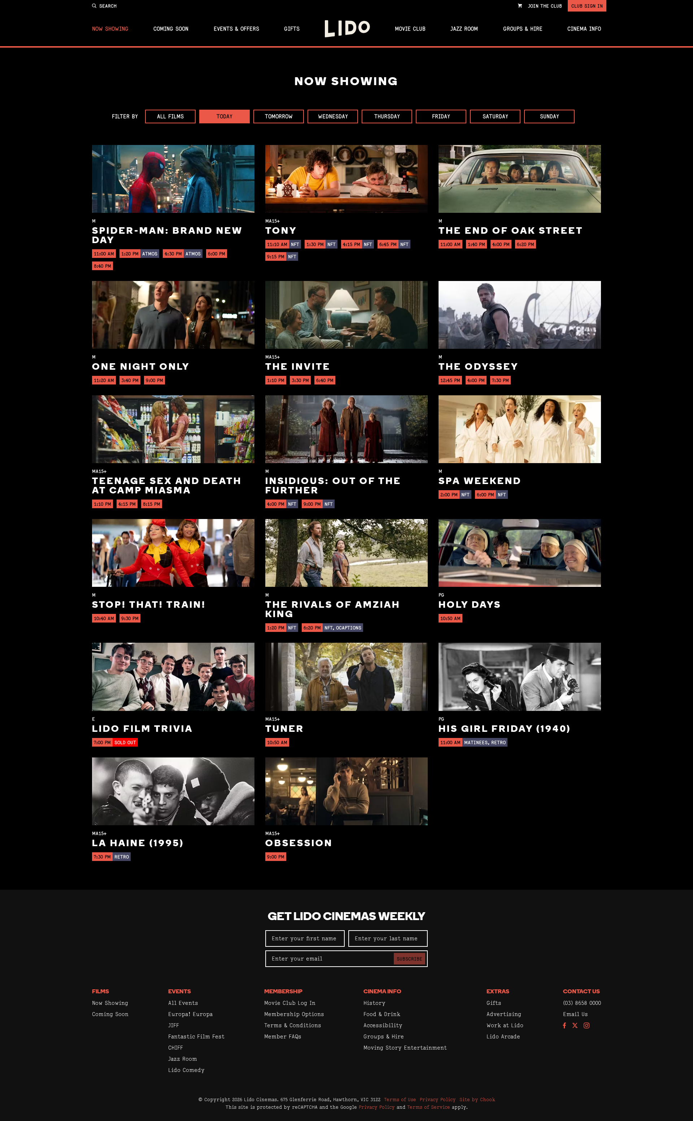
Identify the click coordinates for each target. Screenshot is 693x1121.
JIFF (173, 1025)
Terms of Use (400, 1099)
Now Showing (110, 29)
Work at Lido (505, 1025)
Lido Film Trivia (142, 729)
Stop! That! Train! (149, 605)
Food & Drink (381, 1014)
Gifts (292, 29)
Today (224, 116)
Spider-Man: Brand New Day (167, 236)
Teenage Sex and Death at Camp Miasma (167, 486)
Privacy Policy (438, 1099)
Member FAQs (282, 1036)
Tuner (284, 729)
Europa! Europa (190, 1014)
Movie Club (410, 29)
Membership (283, 992)
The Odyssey (479, 367)
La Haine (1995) (138, 844)
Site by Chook (477, 1099)
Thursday (387, 116)
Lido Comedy (186, 1070)
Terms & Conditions (292, 1025)
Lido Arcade (503, 1036)
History (374, 1002)
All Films (170, 116)
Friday (441, 116)
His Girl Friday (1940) (505, 729)
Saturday (495, 116)
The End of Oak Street (511, 231)
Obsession (299, 844)
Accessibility (382, 1025)
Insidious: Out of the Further (333, 486)
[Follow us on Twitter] (575, 1026)
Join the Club (545, 6)
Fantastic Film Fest (196, 1036)
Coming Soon (170, 29)
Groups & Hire (522, 29)
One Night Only (141, 367)
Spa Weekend (480, 482)
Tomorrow (279, 116)
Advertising (504, 1014)
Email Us (575, 1014)
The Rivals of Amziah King (332, 610)
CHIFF (175, 1047)
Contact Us (581, 992)
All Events (183, 1002)
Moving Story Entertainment (405, 1047)
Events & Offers (236, 29)
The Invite (298, 367)
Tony (281, 231)
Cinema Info (584, 29)
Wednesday (333, 116)
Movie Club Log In (289, 1002)
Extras (498, 992)
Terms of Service (428, 1107)
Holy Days (470, 605)
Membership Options (294, 1014)
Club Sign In (587, 6)
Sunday (549, 116)
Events (179, 992)
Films (100, 992)
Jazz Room (464, 29)
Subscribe (409, 959)
